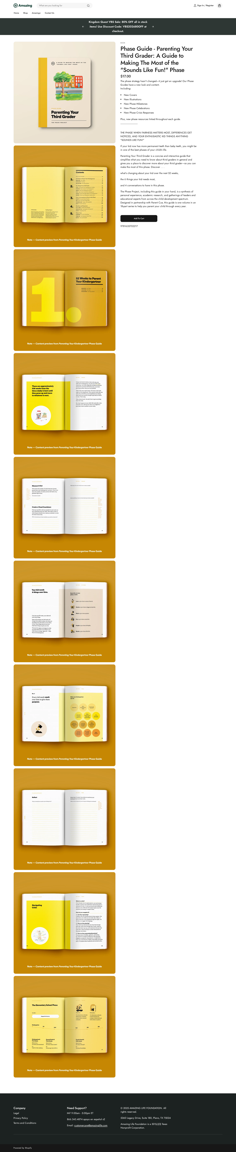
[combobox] (64, 5)
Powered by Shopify (23, 1147)
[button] (219, 5)
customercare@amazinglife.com (90, 1125)
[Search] (88, 5)
